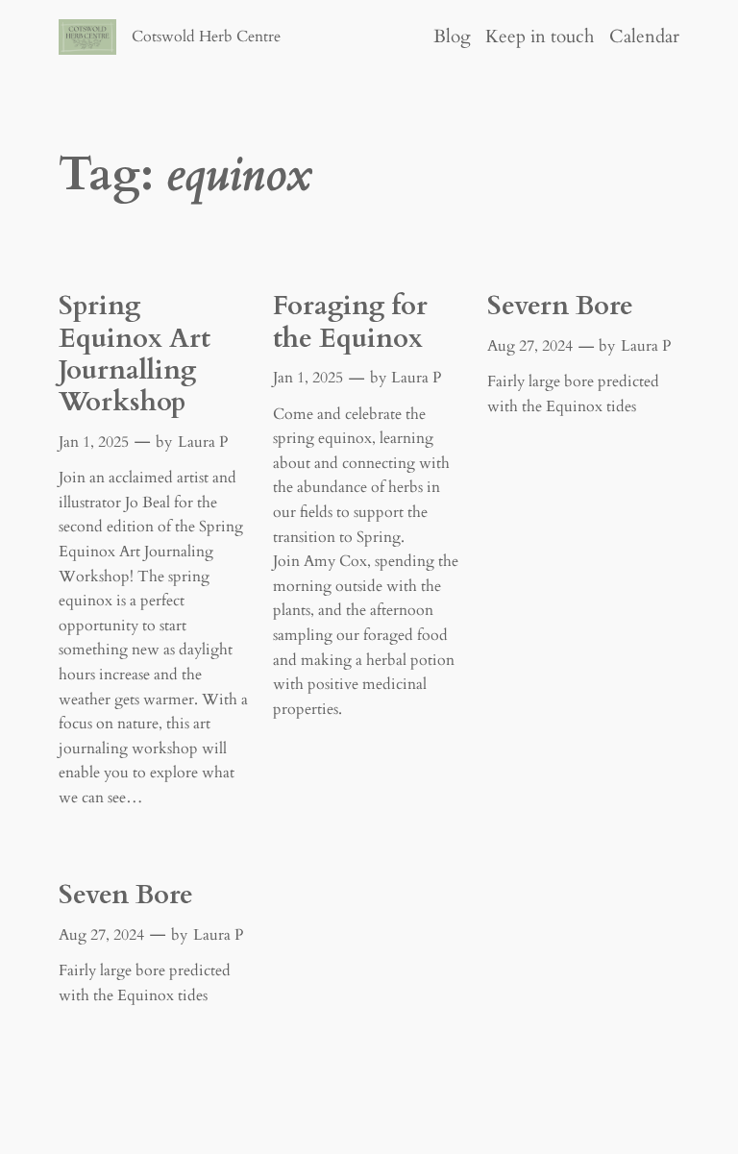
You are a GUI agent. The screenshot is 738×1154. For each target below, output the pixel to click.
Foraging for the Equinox (350, 322)
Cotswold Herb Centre (206, 36)
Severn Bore (560, 306)
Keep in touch (539, 36)
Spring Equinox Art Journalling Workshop (134, 354)
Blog (452, 36)
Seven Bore (126, 895)
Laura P (203, 442)
